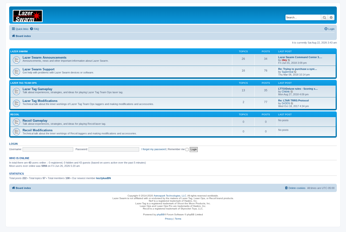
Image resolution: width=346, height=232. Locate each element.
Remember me (176, 149)
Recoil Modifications (37, 130)
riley (284, 60)
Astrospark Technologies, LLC (170, 195)
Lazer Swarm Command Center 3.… (300, 57)
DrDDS (286, 103)
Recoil (14, 114)
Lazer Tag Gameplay (37, 89)
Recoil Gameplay (35, 120)
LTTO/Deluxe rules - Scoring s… (298, 88)
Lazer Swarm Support (38, 69)
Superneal (287, 71)
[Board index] (30, 15)
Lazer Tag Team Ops (23, 83)
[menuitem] (34, 29)
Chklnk (286, 91)
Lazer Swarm (19, 51)
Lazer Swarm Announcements (44, 57)
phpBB (160, 214)
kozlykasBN (103, 178)
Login (13, 143)
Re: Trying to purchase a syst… (297, 69)
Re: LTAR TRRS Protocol (293, 100)
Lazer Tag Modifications (40, 101)
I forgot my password (153, 149)
